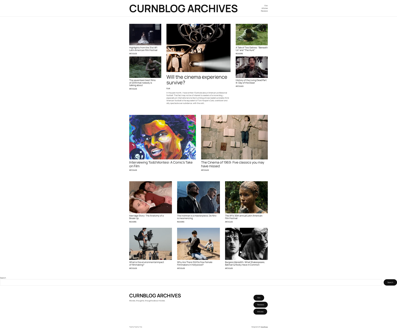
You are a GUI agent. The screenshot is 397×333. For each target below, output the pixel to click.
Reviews (239, 53)
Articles (133, 53)
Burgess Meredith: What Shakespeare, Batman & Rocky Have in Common (245, 263)
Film (168, 88)
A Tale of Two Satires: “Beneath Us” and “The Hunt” (252, 48)
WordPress (264, 327)
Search (3, 278)
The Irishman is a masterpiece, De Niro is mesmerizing (196, 217)
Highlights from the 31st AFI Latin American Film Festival (143, 48)
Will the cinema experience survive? (196, 79)
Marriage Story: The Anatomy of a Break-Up (146, 217)
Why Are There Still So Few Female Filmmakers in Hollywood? (194, 263)
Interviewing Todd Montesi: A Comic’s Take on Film (161, 164)
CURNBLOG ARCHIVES (183, 8)
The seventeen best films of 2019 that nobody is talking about (142, 83)
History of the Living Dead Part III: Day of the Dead (251, 81)
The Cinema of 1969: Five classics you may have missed (232, 164)
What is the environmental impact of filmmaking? (146, 263)
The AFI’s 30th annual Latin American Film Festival (243, 217)
